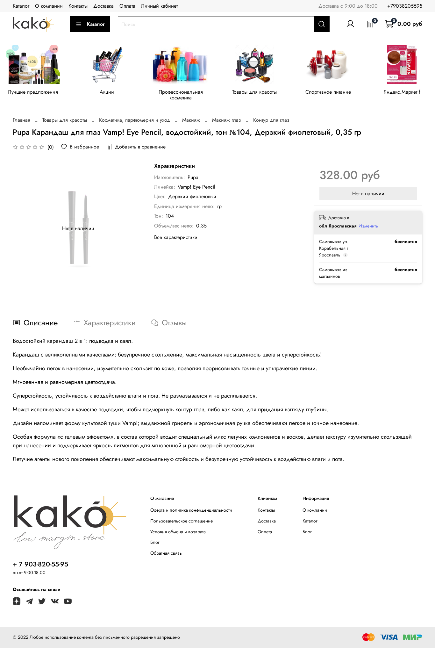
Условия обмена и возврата (178, 532)
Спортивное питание (328, 92)
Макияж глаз (226, 120)
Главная (21, 120)
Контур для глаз (271, 120)
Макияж (191, 120)
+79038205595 (404, 6)
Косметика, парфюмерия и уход (134, 120)
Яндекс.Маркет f (402, 92)
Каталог (21, 6)
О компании (49, 6)
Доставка (103, 6)
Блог (155, 542)
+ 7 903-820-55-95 (40, 564)
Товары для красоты (254, 92)
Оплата (127, 6)
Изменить (368, 226)
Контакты (78, 6)
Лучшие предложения (33, 92)
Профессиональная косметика (181, 94)
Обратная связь (166, 553)
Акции (107, 92)
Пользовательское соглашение (181, 521)
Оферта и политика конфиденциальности (191, 510)
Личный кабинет (159, 6)
